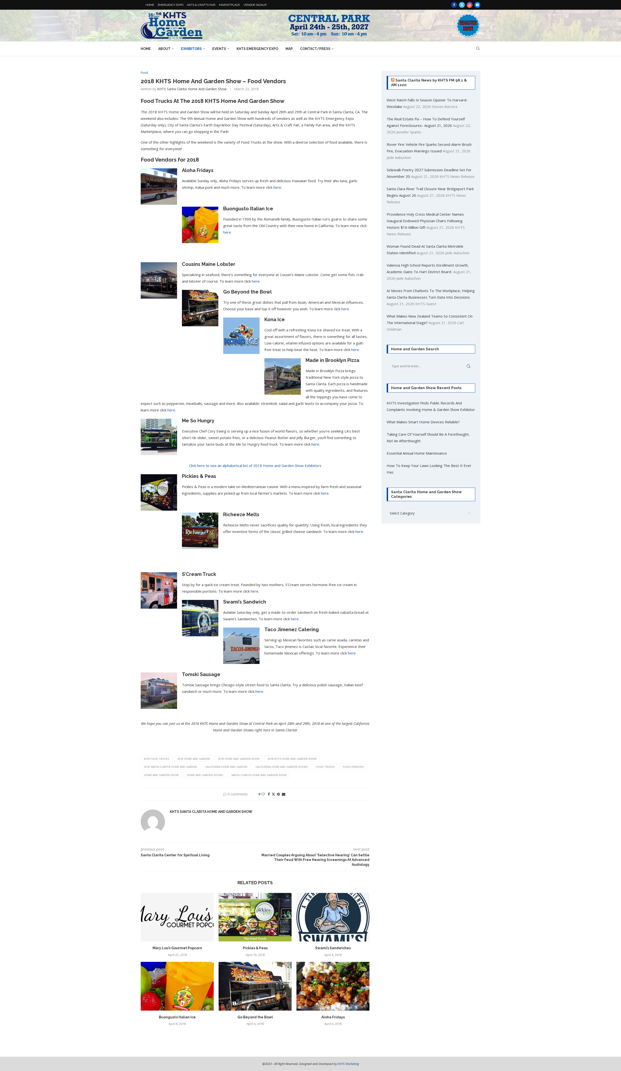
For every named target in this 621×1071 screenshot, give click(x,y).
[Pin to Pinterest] (278, 794)
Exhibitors (191, 49)
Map (289, 49)
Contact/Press (315, 49)
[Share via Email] (283, 794)
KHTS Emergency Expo (257, 49)
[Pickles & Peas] (255, 917)
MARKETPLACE (229, 5)
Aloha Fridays (333, 1017)
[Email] (477, 5)
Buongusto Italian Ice (177, 1017)
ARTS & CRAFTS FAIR (201, 5)
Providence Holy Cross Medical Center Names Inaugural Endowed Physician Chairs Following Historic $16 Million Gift (425, 221)
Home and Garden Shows (205, 775)
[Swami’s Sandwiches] (332, 917)
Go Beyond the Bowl (255, 1017)
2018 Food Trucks (156, 758)
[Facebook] (454, 5)
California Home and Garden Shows (281, 767)
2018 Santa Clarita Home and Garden (170, 767)
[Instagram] (470, 5)
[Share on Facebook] (269, 794)
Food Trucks (325, 767)
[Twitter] (462, 5)
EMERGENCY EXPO (170, 5)
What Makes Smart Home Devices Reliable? (423, 421)
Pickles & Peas (255, 948)
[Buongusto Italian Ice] (177, 986)
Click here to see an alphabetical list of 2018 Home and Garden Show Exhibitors (255, 465)
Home (146, 49)
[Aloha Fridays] (332, 986)
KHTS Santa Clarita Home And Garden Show (192, 89)
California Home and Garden (226, 767)
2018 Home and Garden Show (238, 758)
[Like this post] (263, 794)
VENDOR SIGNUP (255, 5)
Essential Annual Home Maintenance (417, 453)
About (164, 49)
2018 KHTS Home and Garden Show (292, 758)
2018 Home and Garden (193, 758)
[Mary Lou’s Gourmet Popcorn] (177, 917)
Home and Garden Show (161, 775)
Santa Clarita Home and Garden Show (258, 775)
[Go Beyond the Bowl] (255, 986)
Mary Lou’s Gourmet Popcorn (177, 948)
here (277, 187)
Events (219, 49)
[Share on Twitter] (273, 794)
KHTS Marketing (348, 1064)
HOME (150, 5)
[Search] (477, 49)
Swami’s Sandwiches (333, 948)
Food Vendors (353, 767)
